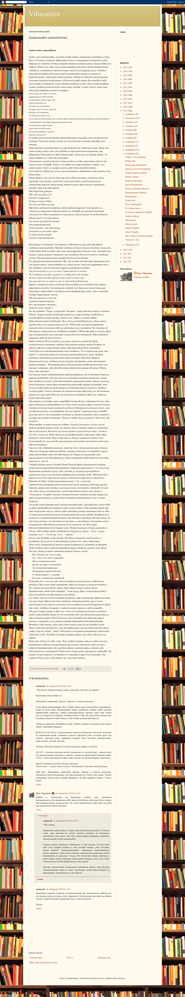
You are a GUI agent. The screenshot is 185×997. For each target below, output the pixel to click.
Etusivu (70, 957)
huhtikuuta (130, 145)
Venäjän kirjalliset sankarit (136, 172)
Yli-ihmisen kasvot (132, 208)
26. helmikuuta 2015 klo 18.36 (65, 820)
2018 (125, 98)
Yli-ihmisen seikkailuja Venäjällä (138, 212)
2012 (125, 257)
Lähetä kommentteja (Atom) (46, 962)
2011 (125, 261)
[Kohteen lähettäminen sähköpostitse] (68, 668)
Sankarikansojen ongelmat (135, 192)
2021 (125, 87)
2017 (125, 102)
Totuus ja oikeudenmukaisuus (137, 188)
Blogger (122, 978)
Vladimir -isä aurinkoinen (135, 157)
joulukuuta (130, 114)
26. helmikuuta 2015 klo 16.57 (68, 793)
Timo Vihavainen (43, 793)
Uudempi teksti (36, 957)
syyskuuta (130, 126)
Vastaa (38, 784)
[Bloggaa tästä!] (71, 668)
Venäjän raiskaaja (132, 216)
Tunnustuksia (130, 220)
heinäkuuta (130, 134)
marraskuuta (131, 118)
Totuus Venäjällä (132, 232)
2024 (125, 75)
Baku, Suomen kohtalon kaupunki (139, 235)
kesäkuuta (130, 137)
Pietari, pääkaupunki (133, 204)
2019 (125, 95)
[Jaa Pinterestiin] (79, 668)
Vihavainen (44, 13)
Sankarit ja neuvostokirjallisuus (138, 168)
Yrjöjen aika (130, 200)
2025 (125, 71)
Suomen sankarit (132, 176)
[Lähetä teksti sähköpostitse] (64, 668)
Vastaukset (43, 815)
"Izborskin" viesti (132, 239)
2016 (125, 106)
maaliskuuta (131, 149)
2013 (125, 253)
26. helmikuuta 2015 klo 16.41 (58, 686)
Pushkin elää (130, 161)
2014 (125, 249)
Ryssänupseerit (131, 196)
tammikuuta (131, 244)
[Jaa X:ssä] (74, 668)
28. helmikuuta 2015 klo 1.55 (58, 889)
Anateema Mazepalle (133, 180)
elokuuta (129, 129)
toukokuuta (130, 141)
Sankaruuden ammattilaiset (136, 165)
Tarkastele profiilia (141, 277)
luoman (101, 978)
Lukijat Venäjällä (132, 227)
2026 (125, 67)
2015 (125, 110)
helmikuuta (130, 153)
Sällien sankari (131, 224)
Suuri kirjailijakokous (134, 184)
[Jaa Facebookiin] (77, 668)
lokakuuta (130, 122)
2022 (125, 83)
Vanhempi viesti (104, 957)
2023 (125, 79)
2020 (125, 91)
